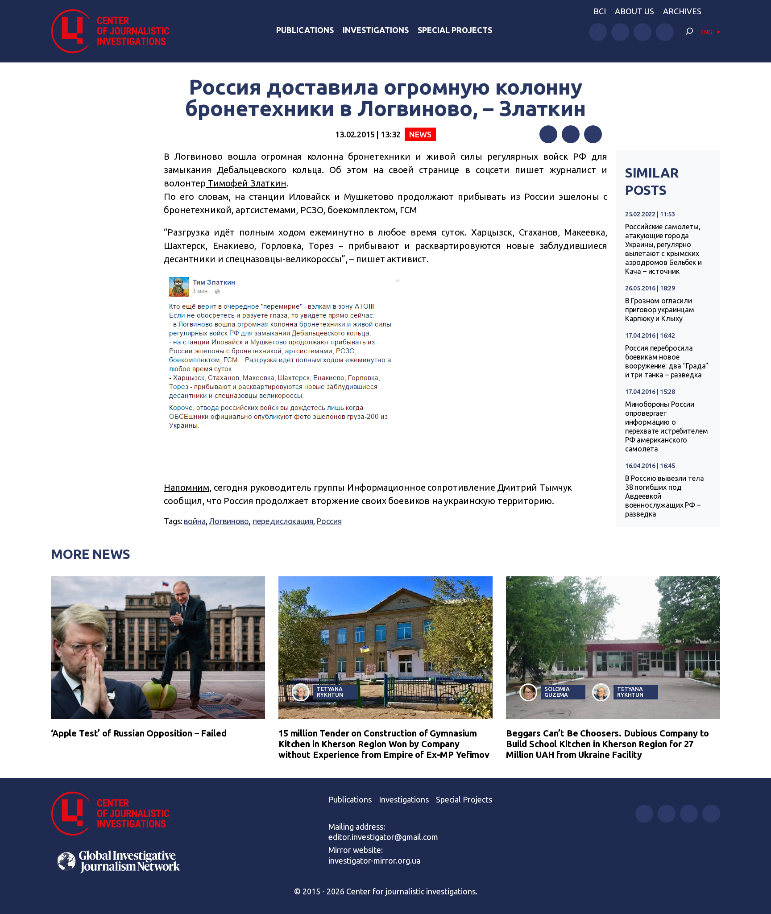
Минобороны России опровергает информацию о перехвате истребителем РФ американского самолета (666, 426)
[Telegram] (593, 134)
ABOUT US (634, 11)
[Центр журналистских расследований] (115, 31)
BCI (599, 11)
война (194, 521)
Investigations (376, 29)
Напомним (186, 487)
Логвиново (229, 521)
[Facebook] (548, 134)
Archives (682, 11)
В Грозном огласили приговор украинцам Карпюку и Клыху (659, 310)
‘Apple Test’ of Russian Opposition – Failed (139, 733)
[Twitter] (571, 134)
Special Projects (455, 29)
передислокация (283, 521)
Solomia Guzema (557, 692)
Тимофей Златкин (246, 183)
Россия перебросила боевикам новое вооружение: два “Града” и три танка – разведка (667, 361)
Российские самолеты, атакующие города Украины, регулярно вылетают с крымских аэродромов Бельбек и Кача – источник (663, 249)
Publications (305, 29)
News (420, 134)
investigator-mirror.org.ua (374, 860)
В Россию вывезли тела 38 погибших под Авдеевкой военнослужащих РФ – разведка (664, 496)
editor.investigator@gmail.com (383, 836)
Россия (328, 521)
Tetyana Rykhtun (330, 692)
